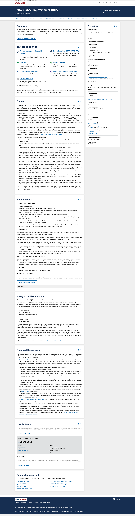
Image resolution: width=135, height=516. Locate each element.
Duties (40, 18)
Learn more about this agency (26, 38)
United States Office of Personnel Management (34, 502)
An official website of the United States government (26, 0)
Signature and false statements (57, 486)
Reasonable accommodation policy (58, 484)
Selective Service (21, 486)
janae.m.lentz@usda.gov (24, 450)
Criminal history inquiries (23, 481)
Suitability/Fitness (92, 133)
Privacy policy (53, 511)
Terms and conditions (74, 511)
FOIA (31, 511)
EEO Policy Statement (20, 507)
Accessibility (26, 511)
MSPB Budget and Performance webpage (51, 134)
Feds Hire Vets (25, 391)
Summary (18, 18)
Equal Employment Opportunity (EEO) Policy (61, 481)
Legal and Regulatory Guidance (65, 507)
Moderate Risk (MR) (93, 123)
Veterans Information (52, 507)
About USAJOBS (19, 511)
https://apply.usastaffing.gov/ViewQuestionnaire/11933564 (57, 340)
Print (106, 13)
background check (100, 125)
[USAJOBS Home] (20, 3)
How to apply (94, 18)
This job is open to (30, 18)
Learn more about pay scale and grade (98, 77)
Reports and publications (63, 511)
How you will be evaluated (65, 18)
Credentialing (91, 131)
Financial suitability (22, 483)
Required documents (81, 18)
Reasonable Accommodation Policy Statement (36, 507)
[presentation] (103, 44)
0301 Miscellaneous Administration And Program (100, 99)
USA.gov (82, 511)
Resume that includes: (25, 359)
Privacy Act (19, 484)
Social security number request (24, 488)
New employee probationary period (58, 483)
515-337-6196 (21, 447)
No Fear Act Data (46, 511)
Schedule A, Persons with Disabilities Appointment (31, 399)
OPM (29, 278)
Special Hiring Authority (31, 414)
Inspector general (37, 511)
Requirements (50, 18)
